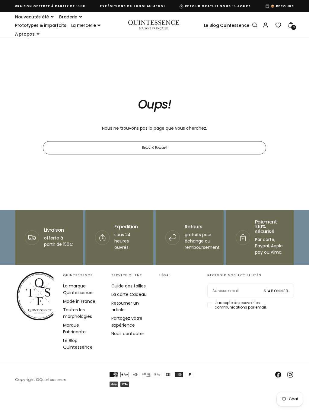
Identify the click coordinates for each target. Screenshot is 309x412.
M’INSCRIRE (194, 241)
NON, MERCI (194, 260)
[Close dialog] (265, 159)
